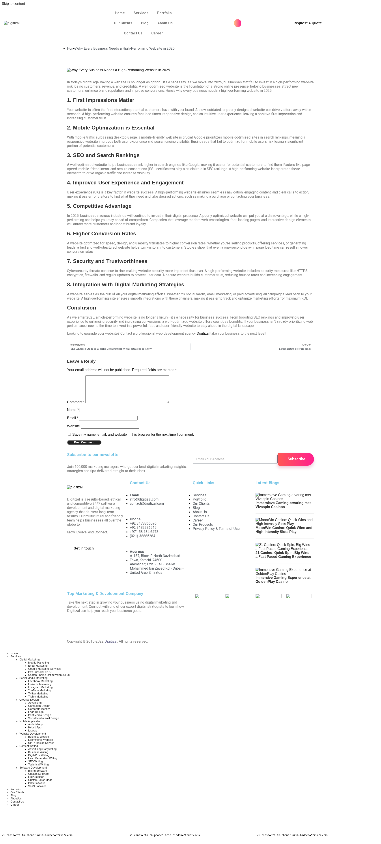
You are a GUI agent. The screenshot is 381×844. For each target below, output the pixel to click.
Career (157, 33)
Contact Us (133, 33)
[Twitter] (84, 624)
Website (73, 426)
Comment (75, 402)
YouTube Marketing (40, 690)
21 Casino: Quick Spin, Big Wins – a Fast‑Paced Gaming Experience (284, 555)
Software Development (33, 767)
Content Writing (28, 746)
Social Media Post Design (43, 718)
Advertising (35, 702)
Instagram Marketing (40, 687)
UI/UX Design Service (41, 743)
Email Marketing (38, 665)
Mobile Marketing (38, 662)
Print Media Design (39, 715)
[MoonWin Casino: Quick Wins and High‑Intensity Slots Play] (285, 524)
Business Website (39, 736)
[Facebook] (72, 624)
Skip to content (13, 4)
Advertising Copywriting (42, 749)
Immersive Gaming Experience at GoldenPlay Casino (283, 579)
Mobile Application (30, 721)
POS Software (36, 783)
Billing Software (37, 770)
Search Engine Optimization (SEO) (49, 675)
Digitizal (203, 333)
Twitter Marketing (38, 693)
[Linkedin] (108, 624)
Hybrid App (34, 727)
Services (141, 13)
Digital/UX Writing (38, 755)
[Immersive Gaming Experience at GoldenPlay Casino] (285, 574)
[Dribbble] (155, 624)
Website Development (32, 733)
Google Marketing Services (44, 668)
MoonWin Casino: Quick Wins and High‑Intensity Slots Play (284, 530)
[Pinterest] (132, 624)
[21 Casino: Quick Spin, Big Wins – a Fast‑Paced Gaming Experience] (285, 549)
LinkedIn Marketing (39, 684)
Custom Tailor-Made (40, 780)
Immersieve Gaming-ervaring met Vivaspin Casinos (283, 505)
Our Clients (123, 23)
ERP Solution (36, 776)
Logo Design (36, 712)
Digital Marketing (29, 659)
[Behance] (167, 624)
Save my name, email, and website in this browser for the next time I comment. (133, 434)
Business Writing (38, 752)
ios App (32, 730)
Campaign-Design (39, 705)
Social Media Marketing (33, 678)
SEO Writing (35, 761)
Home (120, 13)
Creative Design (29, 699)
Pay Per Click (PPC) (40, 671)
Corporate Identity (39, 709)
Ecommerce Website (40, 739)
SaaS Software (37, 786)
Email (72, 418)
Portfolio (164, 13)
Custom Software (38, 773)
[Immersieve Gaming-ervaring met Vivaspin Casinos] (285, 499)
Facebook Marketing (40, 681)
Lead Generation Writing (43, 758)
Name (73, 410)
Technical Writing (38, 764)
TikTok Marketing (38, 696)
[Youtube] (120, 624)
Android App (35, 724)
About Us (165, 23)
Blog (145, 23)
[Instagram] (96, 624)
